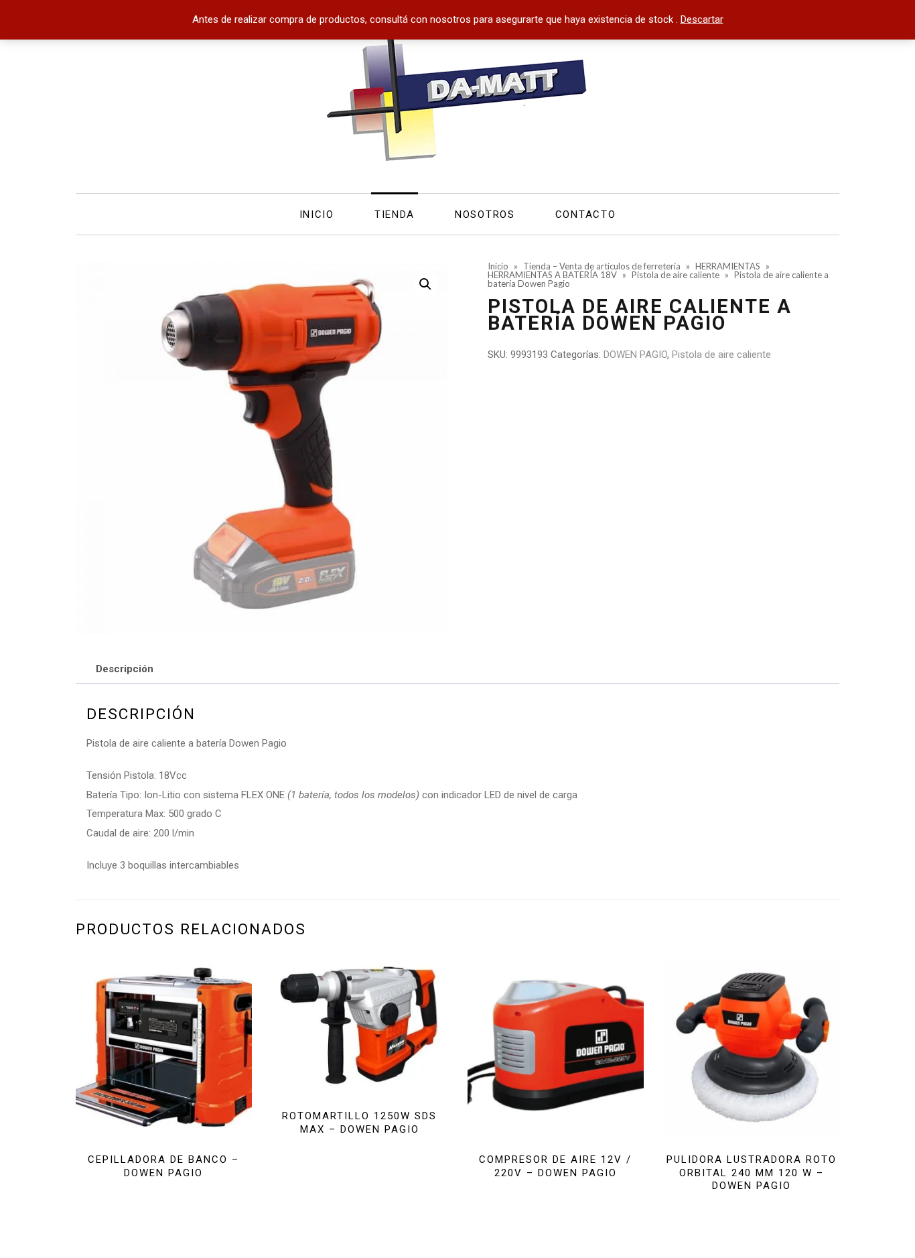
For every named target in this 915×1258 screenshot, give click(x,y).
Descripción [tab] (124, 669)
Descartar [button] (702, 19)
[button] (425, 284)
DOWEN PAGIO (635, 355)
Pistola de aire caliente (721, 355)
